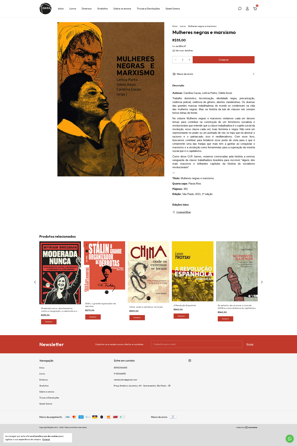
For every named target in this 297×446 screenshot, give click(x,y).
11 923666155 (120, 373)
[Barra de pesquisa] (240, 9)
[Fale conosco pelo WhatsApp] (290, 439)
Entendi (46, 439)
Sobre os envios (122, 8)
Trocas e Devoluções (148, 8)
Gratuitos (102, 8)
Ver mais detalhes (184, 50)
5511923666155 (120, 367)
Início (61, 8)
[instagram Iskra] (189, 360)
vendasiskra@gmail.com (125, 379)
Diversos (87, 8)
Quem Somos (173, 8)
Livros (72, 8)
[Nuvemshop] (247, 427)
